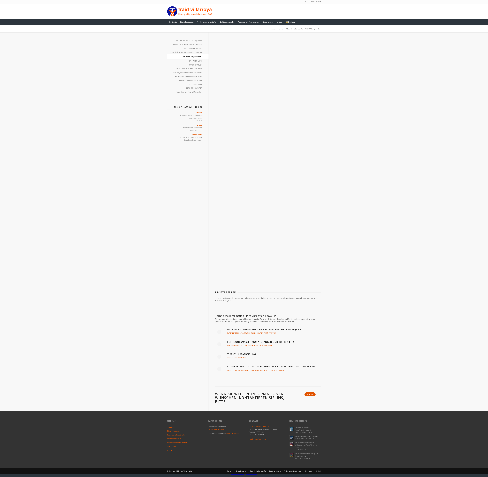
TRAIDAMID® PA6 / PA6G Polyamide (188, 40)
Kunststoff (226, 124)
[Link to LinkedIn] (319, 11)
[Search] (319, 22)
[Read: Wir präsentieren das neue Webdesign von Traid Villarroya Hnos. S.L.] (291, 444)
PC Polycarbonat (195, 84)
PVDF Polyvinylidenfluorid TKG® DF (188, 76)
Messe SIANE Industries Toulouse (306, 436)
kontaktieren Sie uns (261, 397)
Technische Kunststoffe (176, 435)
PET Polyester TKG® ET (193, 48)
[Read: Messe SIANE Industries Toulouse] (291, 437)
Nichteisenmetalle (174, 439)
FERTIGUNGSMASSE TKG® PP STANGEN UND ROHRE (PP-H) (249, 345)
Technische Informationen (177, 442)
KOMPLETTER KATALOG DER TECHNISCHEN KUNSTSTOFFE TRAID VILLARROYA (256, 370)
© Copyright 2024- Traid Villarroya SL (179, 471)
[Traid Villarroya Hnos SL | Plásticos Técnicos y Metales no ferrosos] (189, 11)
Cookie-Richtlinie (232, 433)
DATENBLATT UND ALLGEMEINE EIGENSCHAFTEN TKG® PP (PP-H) (251, 333)
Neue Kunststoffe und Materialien (189, 92)
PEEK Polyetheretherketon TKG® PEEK (187, 72)
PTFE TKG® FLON (195, 65)
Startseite (171, 427)
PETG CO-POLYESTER (194, 88)
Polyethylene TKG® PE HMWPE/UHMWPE (186, 52)
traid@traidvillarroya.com (192, 127)
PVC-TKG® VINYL (195, 61)
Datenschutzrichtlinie (216, 429)
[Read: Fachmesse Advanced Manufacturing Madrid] (291, 429)
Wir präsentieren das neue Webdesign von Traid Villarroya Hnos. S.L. (306, 445)
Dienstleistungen (173, 431)
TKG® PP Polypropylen (192, 56)
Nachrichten (171, 446)
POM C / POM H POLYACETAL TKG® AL (187, 44)
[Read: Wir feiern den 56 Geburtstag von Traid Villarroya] (291, 455)
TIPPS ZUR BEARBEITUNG (236, 358)
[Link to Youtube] (315, 11)
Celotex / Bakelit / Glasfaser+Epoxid (188, 69)
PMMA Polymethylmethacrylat (190, 80)
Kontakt (170, 450)
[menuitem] (172, 22)
